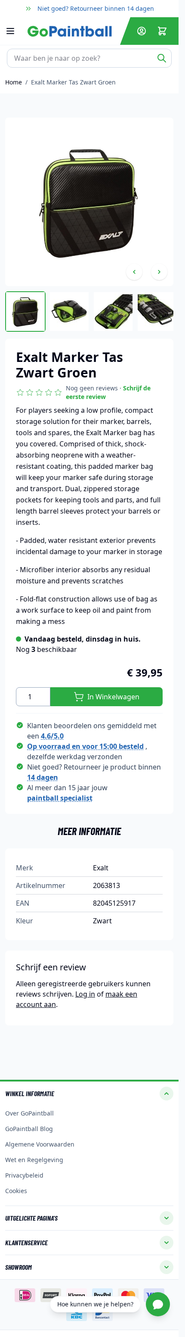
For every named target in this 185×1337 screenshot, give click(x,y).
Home (13, 82)
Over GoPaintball (29, 1113)
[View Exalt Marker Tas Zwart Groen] (69, 311)
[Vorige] (134, 272)
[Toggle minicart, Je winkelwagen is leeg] (162, 31)
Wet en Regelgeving (34, 1160)
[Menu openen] (14, 31)
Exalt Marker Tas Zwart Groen (73, 82)
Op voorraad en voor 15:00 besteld (85, 746)
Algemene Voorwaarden (39, 1144)
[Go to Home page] (72, 31)
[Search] (161, 58)
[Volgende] (159, 272)
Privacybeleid (24, 1175)
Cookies (16, 1191)
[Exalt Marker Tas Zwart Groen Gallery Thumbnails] (89, 311)
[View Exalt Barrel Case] (25, 311)
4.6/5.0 (52, 736)
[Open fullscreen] (89, 202)
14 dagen (42, 777)
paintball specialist (59, 798)
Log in (85, 994)
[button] (89, 392)
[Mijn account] (141, 31)
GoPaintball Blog (29, 1129)
